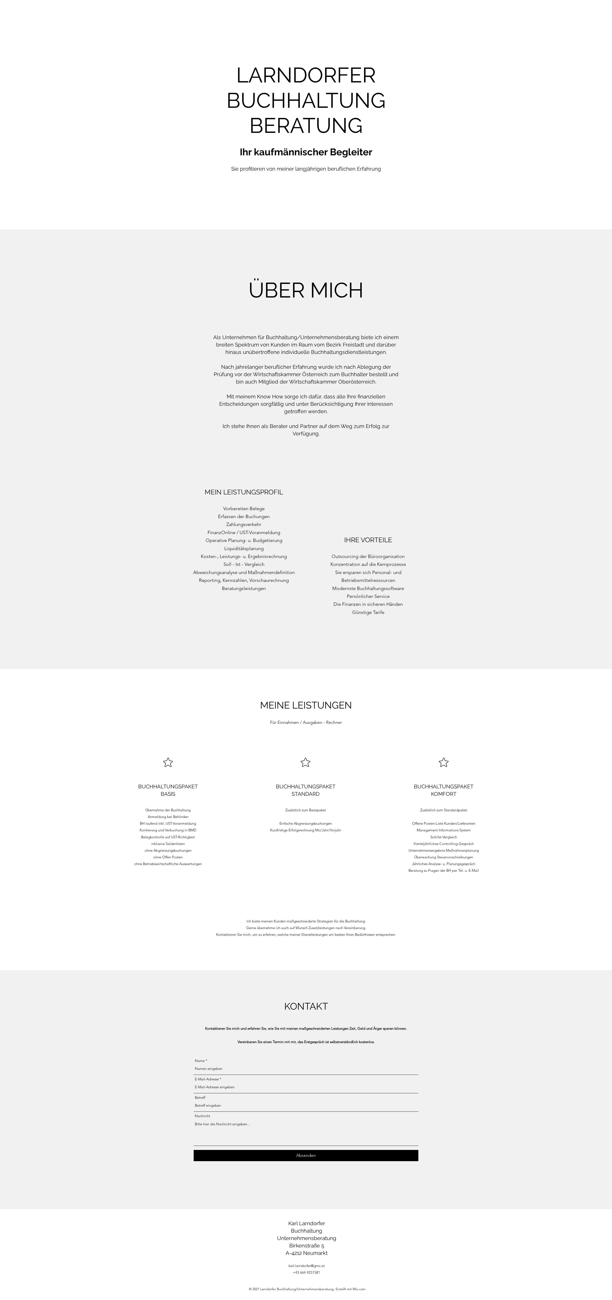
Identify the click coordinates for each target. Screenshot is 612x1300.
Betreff (200, 1097)
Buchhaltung (306, 1231)
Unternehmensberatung (306, 1238)
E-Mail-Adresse (207, 1079)
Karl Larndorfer (306, 1223)
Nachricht (202, 1116)
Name (200, 1060)
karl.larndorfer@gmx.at (307, 1265)
